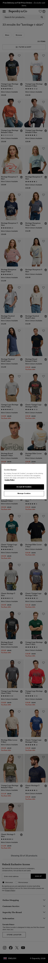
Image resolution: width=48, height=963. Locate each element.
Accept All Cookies (24, 487)
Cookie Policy (9, 480)
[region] (24, 481)
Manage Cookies (24, 493)
